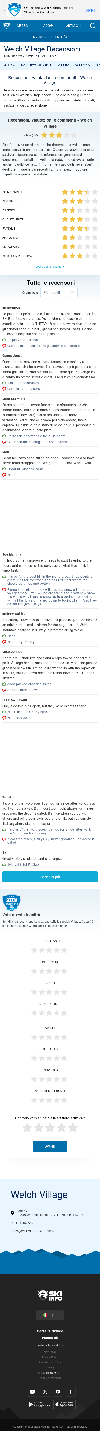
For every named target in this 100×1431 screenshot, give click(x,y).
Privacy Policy (50, 1357)
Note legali (50, 1352)
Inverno (39, 37)
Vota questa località (48, 266)
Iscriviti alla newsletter (50, 1345)
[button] (93, 26)
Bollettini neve (36, 65)
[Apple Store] (64, 1403)
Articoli (73, 25)
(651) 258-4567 (22, 1223)
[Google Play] (39, 1403)
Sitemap (50, 1367)
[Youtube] (32, 1392)
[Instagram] (58, 1392)
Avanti (50, 1146)
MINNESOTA (14, 56)
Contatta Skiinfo (50, 1331)
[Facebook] (71, 1392)
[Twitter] (45, 1392)
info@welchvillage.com (32, 1231)
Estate (57, 37)
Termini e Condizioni (50, 1362)
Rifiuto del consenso (50, 1377)
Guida (9, 65)
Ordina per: (30, 292)
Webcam (83, 65)
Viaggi (48, 25)
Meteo (22, 25)
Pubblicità (50, 1337)
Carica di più (50, 877)
